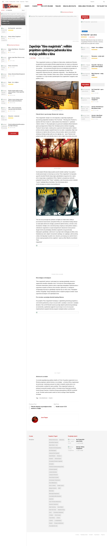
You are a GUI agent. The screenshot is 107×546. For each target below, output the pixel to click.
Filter (23, 10)
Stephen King (61, 509)
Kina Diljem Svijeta (69, 6)
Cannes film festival (54, 453)
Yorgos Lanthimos (58, 523)
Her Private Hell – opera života (14, 28)
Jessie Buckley (53, 472)
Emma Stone (58, 458)
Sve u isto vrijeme (47, 6)
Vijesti (27, 6)
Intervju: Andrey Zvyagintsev (14, 36)
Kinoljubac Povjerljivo (86, 6)
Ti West (51, 515)
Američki (84, 31)
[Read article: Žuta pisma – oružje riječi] (85, 58)
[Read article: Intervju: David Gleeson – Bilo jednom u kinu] (85, 109)
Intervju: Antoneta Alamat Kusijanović (16, 74)
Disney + (59, 455)
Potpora (26, 1)
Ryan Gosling (52, 507)
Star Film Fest (52, 509)
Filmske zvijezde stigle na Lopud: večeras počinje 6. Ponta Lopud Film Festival (16, 92)
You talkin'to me (53, 525)
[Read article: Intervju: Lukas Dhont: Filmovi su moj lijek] (85, 118)
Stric (50, 512)
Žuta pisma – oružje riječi (13, 116)
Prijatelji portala (12, 1)
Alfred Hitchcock (53, 439)
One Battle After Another (55, 496)
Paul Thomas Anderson (55, 501)
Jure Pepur (33, 58)
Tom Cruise (57, 515)
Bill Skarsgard (52, 450)
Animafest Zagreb (53, 442)
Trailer (58, 517)
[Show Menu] (3, 1)
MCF (59, 488)
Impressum (22, 1)
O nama (6, 1)
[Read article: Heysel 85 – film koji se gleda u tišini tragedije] (85, 67)
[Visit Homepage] (11, 6)
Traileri (58, 6)
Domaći (51, 458)
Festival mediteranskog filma (56, 466)
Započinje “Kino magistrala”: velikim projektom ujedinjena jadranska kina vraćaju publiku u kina (13, 19)
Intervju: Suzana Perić (13, 65)
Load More (13, 133)
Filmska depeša (53, 469)
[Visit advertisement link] (13, 45)
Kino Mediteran (43, 398)
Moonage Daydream (54, 493)
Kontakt (17, 1)
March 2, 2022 (41, 58)
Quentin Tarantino (53, 504)
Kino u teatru (52, 485)
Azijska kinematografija (55, 447)
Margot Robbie (52, 488)
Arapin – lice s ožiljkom (13, 82)
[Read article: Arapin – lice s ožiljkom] (85, 50)
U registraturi (58, 520)
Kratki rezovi (61, 485)
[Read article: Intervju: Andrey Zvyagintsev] (85, 100)
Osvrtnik (51, 499)
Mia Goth (51, 490)
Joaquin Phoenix (53, 474)
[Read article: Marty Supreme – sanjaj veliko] (85, 76)
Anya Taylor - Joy (53, 445)
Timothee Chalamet (58, 512)
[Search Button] (104, 1)
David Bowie (52, 455)
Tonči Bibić (52, 517)
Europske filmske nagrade (55, 461)
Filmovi (35, 6)
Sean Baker (60, 507)
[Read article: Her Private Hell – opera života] (93, 27)
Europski (51, 463)
